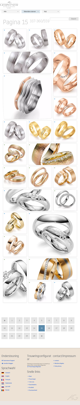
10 (4, 328)
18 (64, 328)
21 (12, 336)
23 (27, 336)
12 (19, 328)
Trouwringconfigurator (35, 366)
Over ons (31, 382)
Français (7, 379)
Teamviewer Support (9, 360)
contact (57, 360)
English (7, 376)
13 (27, 328)
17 (56, 328)
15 (42, 328)
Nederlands (8, 383)
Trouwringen (32, 379)
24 (34, 336)
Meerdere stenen (30, 11)
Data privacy (58, 366)
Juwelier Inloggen (8, 363)
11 (12, 328)
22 (19, 336)
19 (71, 328)
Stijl (45, 11)
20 (4, 336)
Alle (5, 11)
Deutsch (7, 372)
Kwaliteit (31, 387)
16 (49, 328)
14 (34, 328)
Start (30, 376)
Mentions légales (59, 363)
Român (7, 390)
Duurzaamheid (33, 390)
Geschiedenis (32, 384)
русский (7, 386)
